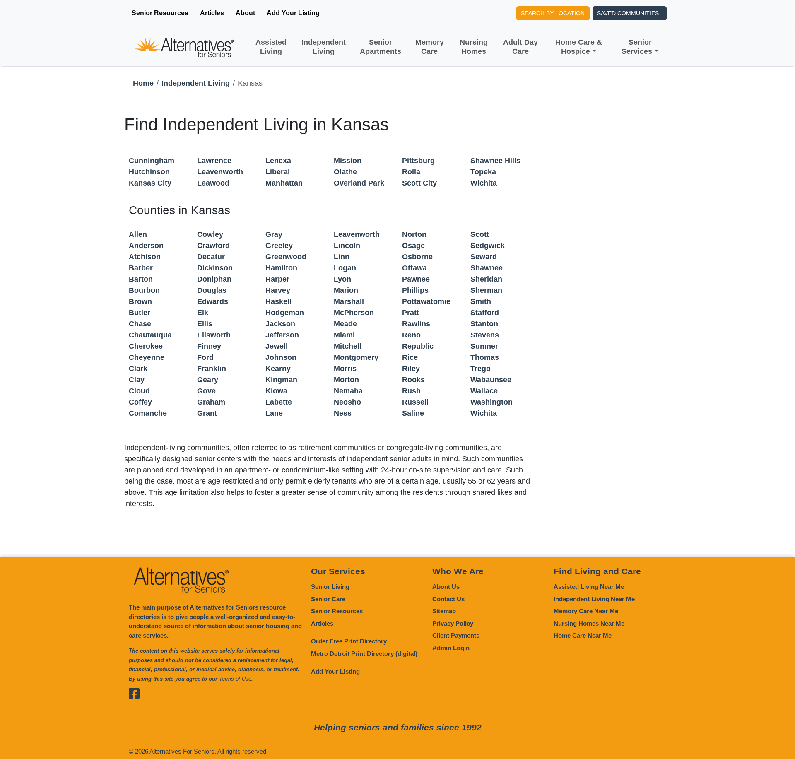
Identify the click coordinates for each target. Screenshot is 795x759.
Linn (341, 257)
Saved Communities (628, 13)
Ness (343, 413)
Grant (207, 413)
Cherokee (146, 346)
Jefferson (282, 335)
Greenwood (285, 257)
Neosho (347, 402)
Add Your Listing (293, 13)
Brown (140, 301)
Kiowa (276, 391)
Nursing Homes (474, 46)
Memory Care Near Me (586, 610)
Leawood (213, 183)
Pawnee (416, 279)
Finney (209, 346)
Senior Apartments (380, 46)
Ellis (204, 324)
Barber (141, 268)
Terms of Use (235, 679)
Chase (140, 324)
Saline (413, 413)
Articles (212, 13)
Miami (344, 335)
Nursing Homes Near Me (589, 623)
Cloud (139, 391)
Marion (346, 290)
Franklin (211, 368)
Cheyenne (146, 357)
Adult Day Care (520, 46)
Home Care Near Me (583, 635)
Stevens (484, 335)
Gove (206, 391)
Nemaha (348, 391)
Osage (413, 245)
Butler (139, 312)
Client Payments (455, 635)
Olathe (345, 172)
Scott (479, 234)
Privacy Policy (452, 623)
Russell (415, 402)
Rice (410, 357)
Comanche (148, 413)
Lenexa (278, 161)
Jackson (280, 324)
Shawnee (486, 268)
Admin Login (451, 647)
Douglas (211, 290)
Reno (411, 335)
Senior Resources (160, 13)
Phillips (415, 290)
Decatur (211, 257)
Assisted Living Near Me (589, 586)
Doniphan (214, 279)
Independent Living (323, 46)
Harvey (277, 290)
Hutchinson (149, 172)
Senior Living (330, 586)
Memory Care (429, 46)
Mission (347, 161)
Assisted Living (271, 46)
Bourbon (144, 290)
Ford (205, 357)
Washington (491, 402)
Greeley (279, 245)
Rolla (411, 172)
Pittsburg (418, 161)
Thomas (484, 357)
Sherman (486, 290)
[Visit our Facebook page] (135, 693)
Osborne (417, 257)
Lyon (342, 279)
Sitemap (444, 610)
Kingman (281, 380)
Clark (138, 368)
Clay (137, 380)
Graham (211, 402)
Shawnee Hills (495, 161)
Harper (277, 279)
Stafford (484, 312)
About (245, 13)
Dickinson (215, 268)
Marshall (349, 301)
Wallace (484, 391)
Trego (480, 368)
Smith (480, 301)
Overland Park (359, 183)
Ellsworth (214, 335)
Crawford (213, 245)
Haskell (278, 301)
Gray (273, 234)
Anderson (146, 245)
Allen (138, 234)
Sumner (484, 346)
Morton (346, 380)
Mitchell (347, 346)
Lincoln (347, 245)
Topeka (483, 172)
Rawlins (416, 324)
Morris (345, 368)
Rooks (413, 380)
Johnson (280, 357)
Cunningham (151, 161)
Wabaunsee (490, 380)
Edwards (212, 301)
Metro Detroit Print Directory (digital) (364, 653)
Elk (202, 312)
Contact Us (448, 598)
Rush (411, 391)
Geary (207, 380)
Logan (345, 268)
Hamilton (281, 268)
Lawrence (214, 161)
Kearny (278, 368)
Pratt (410, 312)
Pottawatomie (426, 301)
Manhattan (284, 183)
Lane (274, 413)
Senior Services (637, 46)
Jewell (276, 346)
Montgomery (356, 357)
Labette (278, 402)
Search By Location (553, 13)
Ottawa (414, 268)
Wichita (483, 183)
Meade (345, 324)
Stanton (484, 324)
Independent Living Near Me (594, 598)
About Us (446, 586)
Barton (141, 279)
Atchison (145, 257)
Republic (418, 346)
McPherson (354, 312)
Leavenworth (220, 172)
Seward (483, 257)
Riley (411, 368)
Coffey (140, 402)
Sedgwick (487, 245)
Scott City (419, 183)
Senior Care (328, 598)
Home (143, 83)
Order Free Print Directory (349, 641)
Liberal (277, 172)
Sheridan (486, 279)
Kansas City (150, 183)
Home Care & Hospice (578, 46)
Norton (414, 234)
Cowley (210, 234)
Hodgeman (284, 312)
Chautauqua (150, 335)
